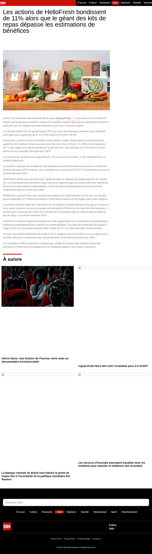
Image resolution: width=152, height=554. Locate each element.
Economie (105, 2)
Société (137, 2)
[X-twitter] (137, 525)
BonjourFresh (63, 118)
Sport (114, 512)
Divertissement (129, 512)
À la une (81, 2)
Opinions (125, 2)
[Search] (145, 502)
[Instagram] (137, 529)
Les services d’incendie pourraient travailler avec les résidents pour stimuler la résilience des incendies (111, 464)
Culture (93, 2)
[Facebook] (144, 525)
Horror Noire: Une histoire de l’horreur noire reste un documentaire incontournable (34, 360)
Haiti (115, 2)
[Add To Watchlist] (72, 119)
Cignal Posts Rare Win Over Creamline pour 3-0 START (113, 366)
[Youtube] (130, 525)
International (99, 512)
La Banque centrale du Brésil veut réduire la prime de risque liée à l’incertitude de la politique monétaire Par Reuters (35, 476)
